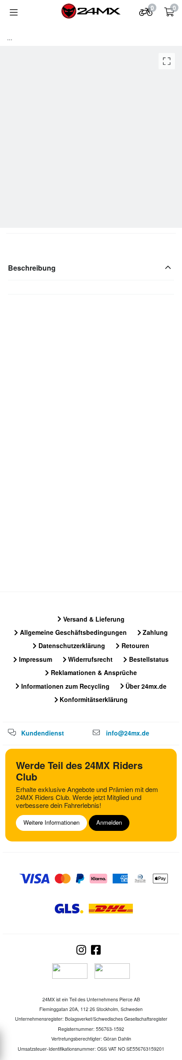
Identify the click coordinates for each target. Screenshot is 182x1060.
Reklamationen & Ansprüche (93, 672)
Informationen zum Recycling (64, 686)
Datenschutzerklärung (71, 645)
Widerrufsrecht (89, 659)
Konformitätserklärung (93, 699)
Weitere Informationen (51, 822)
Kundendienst (42, 732)
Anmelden (109, 822)
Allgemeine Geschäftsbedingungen (72, 632)
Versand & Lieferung (93, 619)
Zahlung (154, 632)
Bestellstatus (148, 659)
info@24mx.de (127, 732)
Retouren (134, 645)
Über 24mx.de (145, 686)
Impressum (34, 659)
